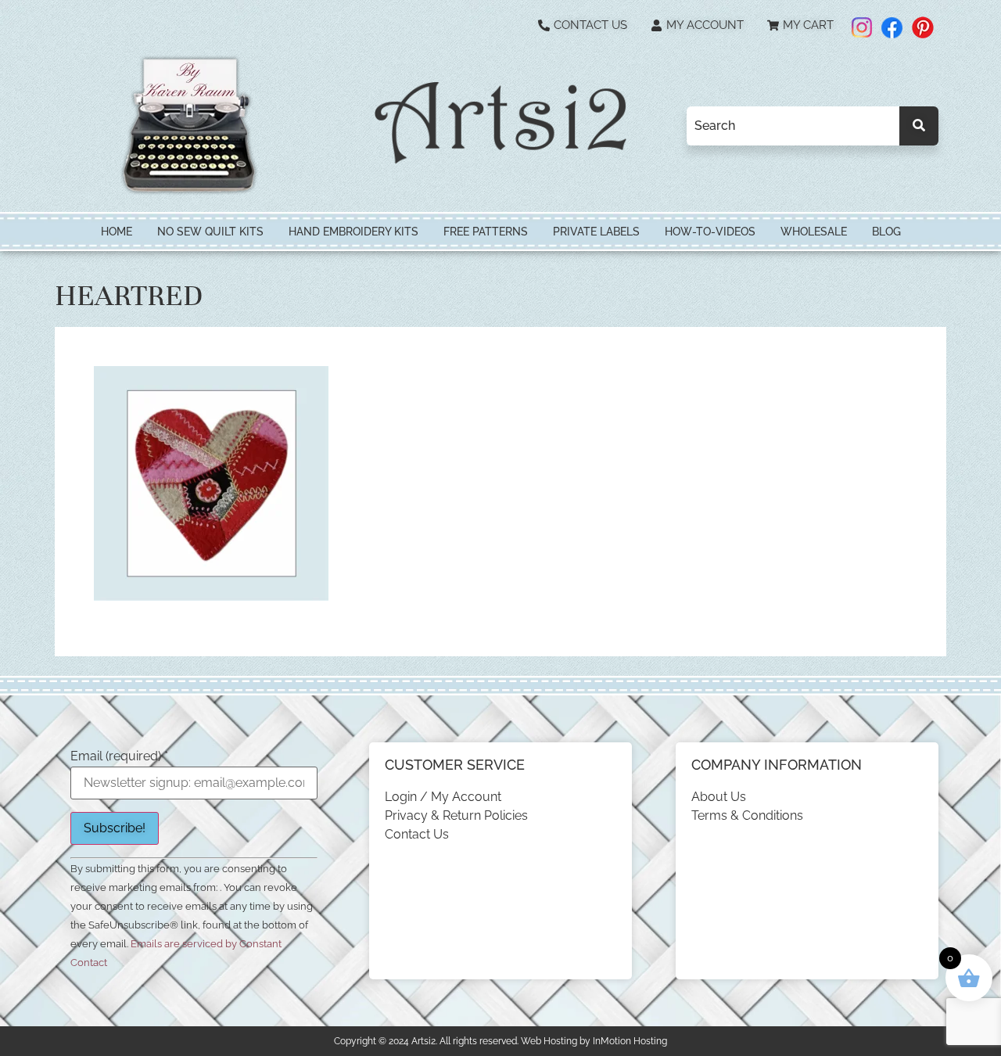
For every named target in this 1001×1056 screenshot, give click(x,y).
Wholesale (813, 231)
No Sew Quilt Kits (210, 231)
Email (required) (119, 756)
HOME (116, 231)
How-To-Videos (710, 231)
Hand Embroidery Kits (353, 231)
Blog (886, 231)
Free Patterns (485, 231)
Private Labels (596, 231)
